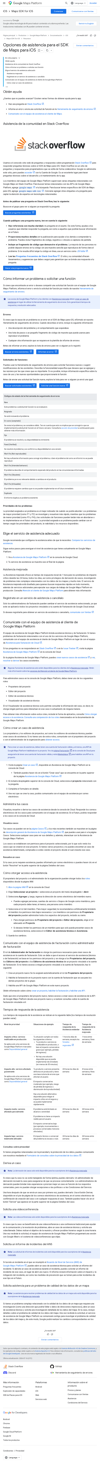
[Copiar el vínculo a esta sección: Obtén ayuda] (24, 92)
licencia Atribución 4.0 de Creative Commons (78, 1348)
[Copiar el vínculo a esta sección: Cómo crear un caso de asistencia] (46, 728)
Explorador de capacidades (14, 1391)
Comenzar (58, 11)
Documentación (56, 35)
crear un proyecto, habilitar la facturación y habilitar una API (58, 991)
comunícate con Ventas (80, 612)
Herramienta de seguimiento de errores (75, 109)
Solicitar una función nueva (53, 385)
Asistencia (72, 1398)
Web (37, 1395)
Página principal (9, 35)
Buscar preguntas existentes (18, 213)
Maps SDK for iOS (22, 11)
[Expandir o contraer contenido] (19, 58)
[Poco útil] (95, 35)
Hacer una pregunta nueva (16, 268)
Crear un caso (29, 765)
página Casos (37, 829)
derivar (16, 660)
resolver (7, 660)
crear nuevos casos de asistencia (72, 657)
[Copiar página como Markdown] (47, 50)
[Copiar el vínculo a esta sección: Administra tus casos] (30, 804)
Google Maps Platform (38, 35)
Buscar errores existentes (17, 352)
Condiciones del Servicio (78, 1403)
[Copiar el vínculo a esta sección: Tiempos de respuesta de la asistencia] (51, 1009)
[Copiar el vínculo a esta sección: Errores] (13, 314)
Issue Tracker (69, 648)
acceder (28, 172)
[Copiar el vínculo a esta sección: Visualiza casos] (21, 823)
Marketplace (63, 754)
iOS (5, 11)
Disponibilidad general (18, 1049)
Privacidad (20, 1451)
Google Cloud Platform (12, 1432)
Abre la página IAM (17, 887)
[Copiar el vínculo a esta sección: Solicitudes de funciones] (30, 359)
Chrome (6, 1423)
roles (87, 878)
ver (93, 657)
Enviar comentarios (85, 45)
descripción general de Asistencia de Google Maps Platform (33, 832)
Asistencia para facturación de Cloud (22, 643)
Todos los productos (11, 1440)
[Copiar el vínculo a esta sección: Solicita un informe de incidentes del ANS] (54, 1244)
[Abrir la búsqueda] (66, 3)
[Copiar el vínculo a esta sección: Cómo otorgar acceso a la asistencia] (49, 873)
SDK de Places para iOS (12, 1395)
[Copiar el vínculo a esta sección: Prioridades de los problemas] (35, 506)
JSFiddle (81, 251)
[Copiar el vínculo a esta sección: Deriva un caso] (23, 1163)
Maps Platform (32, 3)
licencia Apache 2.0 (42, 1351)
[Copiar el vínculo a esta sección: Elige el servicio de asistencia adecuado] (62, 533)
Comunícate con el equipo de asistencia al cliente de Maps (35, 114)
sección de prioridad (69, 428)
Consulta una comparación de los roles (41, 717)
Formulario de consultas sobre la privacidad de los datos (53, 1155)
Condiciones (8, 1451)
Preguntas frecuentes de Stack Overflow (36, 256)
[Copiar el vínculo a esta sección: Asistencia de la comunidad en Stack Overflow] (71, 124)
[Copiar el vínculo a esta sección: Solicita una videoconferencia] (40, 1209)
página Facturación (61, 751)
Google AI (7, 1436)
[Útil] (91, 35)
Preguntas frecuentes (12, 1387)
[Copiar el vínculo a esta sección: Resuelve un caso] (22, 857)
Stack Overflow (34, 104)
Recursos (27, 39)
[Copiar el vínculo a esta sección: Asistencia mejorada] (30, 569)
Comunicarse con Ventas (83, 11)
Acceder (93, 3)
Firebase (6, 1428)
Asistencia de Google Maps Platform (30, 557)
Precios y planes (74, 1390)
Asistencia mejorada (60, 299)
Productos (22, 35)
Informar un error (46, 352)
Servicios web (41, 1399)
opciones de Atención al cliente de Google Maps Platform (53, 671)
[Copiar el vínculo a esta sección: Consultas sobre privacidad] (32, 1147)
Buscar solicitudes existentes (18, 385)
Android (38, 1387)
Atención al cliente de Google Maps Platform (43, 590)
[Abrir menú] (4, 3)
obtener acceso (52, 739)
